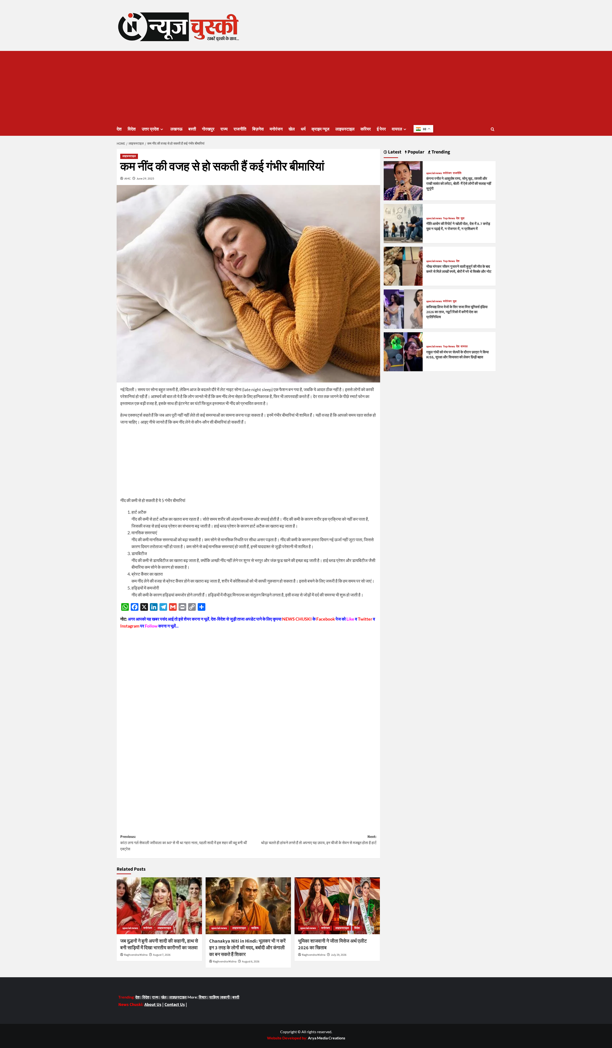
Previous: (183, 843)
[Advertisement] (306, 86)
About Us (152, 1005)
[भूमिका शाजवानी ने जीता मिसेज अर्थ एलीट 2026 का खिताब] (337, 905)
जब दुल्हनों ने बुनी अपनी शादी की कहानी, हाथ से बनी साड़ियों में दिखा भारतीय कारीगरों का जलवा (159, 944)
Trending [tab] (440, 152)
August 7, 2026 (161, 955)
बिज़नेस (258, 129)
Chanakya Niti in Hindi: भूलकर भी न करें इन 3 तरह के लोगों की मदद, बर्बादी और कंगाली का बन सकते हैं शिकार (247, 948)
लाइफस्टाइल (345, 129)
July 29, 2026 (338, 955)
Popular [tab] (415, 152)
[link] (326, 1038)
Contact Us (174, 1005)
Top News (449, 218)
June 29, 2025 (145, 178)
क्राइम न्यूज (320, 129)
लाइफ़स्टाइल (178, 997)
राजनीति (240, 129)
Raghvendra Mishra (136, 955)
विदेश (132, 129)
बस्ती (192, 129)
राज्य (224, 129)
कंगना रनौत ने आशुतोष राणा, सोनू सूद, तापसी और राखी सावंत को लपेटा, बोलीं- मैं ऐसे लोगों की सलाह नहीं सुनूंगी (458, 183)
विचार (203, 997)
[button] (493, 129)
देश (119, 129)
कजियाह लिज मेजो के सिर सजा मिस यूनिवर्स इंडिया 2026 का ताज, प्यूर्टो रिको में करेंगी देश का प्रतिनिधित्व (456, 312)
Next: (319, 840)
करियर (366, 129)
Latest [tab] (394, 152)
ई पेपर (381, 129)
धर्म (303, 129)
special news (130, 928)
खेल (292, 129)
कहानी (225, 997)
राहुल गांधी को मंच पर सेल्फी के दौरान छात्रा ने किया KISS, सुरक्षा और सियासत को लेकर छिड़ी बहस (457, 355)
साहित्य (255, 928)
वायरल (397, 129)
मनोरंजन (276, 129)
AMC (127, 178)
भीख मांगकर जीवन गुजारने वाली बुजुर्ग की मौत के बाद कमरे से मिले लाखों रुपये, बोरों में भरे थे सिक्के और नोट (459, 269)
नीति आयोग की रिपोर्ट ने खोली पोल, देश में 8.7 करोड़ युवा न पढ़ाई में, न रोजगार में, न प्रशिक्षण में (458, 227)
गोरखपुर (208, 129)
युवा (462, 218)
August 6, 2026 (250, 962)
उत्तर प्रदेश (150, 129)
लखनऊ (176, 129)
